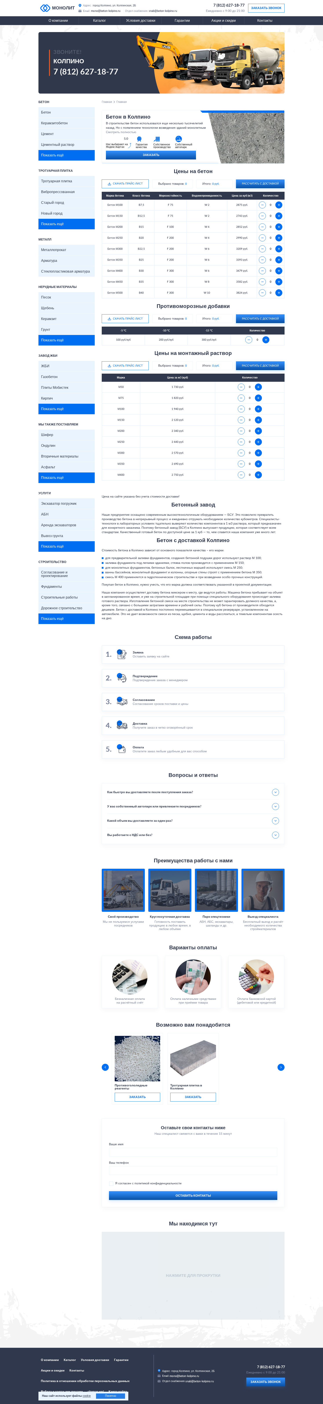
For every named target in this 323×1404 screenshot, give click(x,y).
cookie (87, 1396)
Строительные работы (59, 597)
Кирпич (47, 398)
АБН (45, 514)
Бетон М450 (115, 281)
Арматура (49, 260)
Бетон (46, 112)
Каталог (99, 20)
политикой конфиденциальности (157, 1183)
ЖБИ (45, 366)
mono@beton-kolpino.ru (106, 11)
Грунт (45, 329)
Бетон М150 (115, 216)
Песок (46, 297)
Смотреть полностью (121, 132)
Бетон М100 (115, 205)
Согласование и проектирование (54, 574)
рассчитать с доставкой (260, 183)
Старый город (52, 202)
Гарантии (182, 20)
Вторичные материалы (59, 456)
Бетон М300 (115, 249)
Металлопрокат (53, 250)
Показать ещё (52, 155)
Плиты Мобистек (54, 387)
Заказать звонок (266, 8)
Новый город (51, 213)
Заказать (151, 155)
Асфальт (48, 467)
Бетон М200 (115, 227)
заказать (137, 1097)
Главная (107, 102)
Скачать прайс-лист (128, 183)
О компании (58, 20)
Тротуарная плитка (56, 181)
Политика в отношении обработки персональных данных (85, 1381)
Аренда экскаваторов (58, 525)
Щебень (47, 308)
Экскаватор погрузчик (58, 503)
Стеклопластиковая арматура (65, 271)
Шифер (47, 435)
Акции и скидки (223, 20)
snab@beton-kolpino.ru (163, 11)
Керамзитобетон (54, 123)
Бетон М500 (115, 292)
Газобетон (49, 377)
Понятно (110, 1396)
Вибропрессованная (58, 192)
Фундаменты (51, 586)
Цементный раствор (57, 145)
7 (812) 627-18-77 (229, 5)
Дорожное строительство (61, 608)
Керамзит (48, 319)
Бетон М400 (115, 271)
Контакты (264, 20)
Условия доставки (140, 20)
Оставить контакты (193, 1195)
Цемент (47, 134)
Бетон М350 (115, 260)
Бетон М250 (115, 238)
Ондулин (48, 445)
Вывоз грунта (52, 536)
